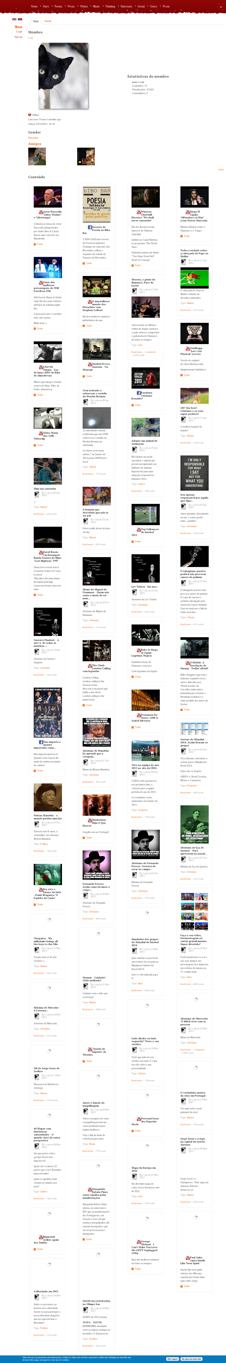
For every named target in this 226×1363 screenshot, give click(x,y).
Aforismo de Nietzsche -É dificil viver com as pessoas (194, 1021)
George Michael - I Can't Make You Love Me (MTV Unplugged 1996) (144, 1247)
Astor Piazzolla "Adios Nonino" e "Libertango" (48, 214)
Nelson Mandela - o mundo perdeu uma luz (48, 817)
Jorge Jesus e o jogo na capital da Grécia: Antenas (192, 1141)
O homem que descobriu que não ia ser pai (95, 512)
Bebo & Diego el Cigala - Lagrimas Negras (145, 652)
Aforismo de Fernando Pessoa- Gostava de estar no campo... (145, 866)
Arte (140, 345)
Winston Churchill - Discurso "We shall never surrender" (143, 216)
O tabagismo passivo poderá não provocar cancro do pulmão (193, 574)
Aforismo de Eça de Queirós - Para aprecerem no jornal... (193, 850)
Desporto (192, 785)
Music (96, 6)
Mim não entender (45, 488)
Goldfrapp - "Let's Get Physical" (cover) (192, 351)
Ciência (190, 617)
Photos (84, 6)
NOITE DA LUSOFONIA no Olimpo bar (96, 1302)
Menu (18, 27)
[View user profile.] (184, 264)
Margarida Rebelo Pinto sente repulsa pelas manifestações (95, 1193)
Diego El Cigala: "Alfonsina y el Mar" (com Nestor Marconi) (193, 216)
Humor (190, 303)
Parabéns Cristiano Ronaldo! (142, 395)
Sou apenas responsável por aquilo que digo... (194, 497)
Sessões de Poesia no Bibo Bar (96, 230)
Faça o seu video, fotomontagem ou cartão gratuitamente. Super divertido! (193, 940)
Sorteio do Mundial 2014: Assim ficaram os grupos (194, 742)
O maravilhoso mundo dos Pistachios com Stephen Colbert (96, 306)
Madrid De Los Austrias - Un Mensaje (96, 366)
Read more (185, 310)
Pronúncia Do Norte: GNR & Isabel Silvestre (145, 717)
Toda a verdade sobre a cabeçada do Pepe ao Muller (194, 253)
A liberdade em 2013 (46, 1291)
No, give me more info (191, 1359)
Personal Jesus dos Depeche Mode (145, 1121)
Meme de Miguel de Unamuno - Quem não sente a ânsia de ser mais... (96, 594)
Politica (44, 843)
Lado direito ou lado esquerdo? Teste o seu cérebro (145, 1041)
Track (47, 21)
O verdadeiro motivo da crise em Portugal (193, 1094)
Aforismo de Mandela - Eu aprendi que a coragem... (96, 753)
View (37, 21)
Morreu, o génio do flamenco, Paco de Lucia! (143, 282)
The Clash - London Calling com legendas (97, 668)
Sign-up (18, 36)
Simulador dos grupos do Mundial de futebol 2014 (145, 942)
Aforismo (192, 526)
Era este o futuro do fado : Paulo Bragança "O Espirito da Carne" (47, 893)
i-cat (30, 37)
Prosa (71, 6)
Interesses (126, 6)
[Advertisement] (153, 49)
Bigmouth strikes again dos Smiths (46, 1239)
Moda (92, 1144)
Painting (110, 6)
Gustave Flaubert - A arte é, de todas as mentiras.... (46, 643)
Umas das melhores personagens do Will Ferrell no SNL (46, 286)
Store (46, 6)
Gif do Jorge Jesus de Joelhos (47, 1069)
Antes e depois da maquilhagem (93, 1104)
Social (141, 6)
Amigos (34, 143)
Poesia (58, 6)
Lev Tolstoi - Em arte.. (145, 586)
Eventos (93, 1338)
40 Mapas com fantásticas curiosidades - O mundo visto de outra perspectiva (47, 1134)
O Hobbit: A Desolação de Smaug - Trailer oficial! (194, 665)
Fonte (40, 244)
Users (153, 6)
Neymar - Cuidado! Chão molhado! (94, 979)
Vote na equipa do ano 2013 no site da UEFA (145, 766)
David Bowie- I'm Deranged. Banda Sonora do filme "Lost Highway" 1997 (47, 556)
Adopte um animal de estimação (144, 442)
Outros (92, 466)
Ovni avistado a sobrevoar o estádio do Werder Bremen (95, 393)
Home (34, 6)
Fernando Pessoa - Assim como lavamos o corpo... (96, 886)
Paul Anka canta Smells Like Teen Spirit (192, 1260)
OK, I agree (172, 1359)
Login (19, 31)
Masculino (33, 137)
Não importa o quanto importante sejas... (47, 744)
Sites (189, 977)
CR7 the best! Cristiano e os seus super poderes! (191, 410)
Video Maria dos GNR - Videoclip (46, 435)
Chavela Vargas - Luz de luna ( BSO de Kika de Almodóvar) (47, 371)
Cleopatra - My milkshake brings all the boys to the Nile (46, 941)
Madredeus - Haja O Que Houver (95, 822)
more (221, 169)
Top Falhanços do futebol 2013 (145, 532)
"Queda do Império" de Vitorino (94, 1051)
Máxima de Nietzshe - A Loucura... (47, 1009)
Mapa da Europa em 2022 (144, 1169)
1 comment (150, 352)
